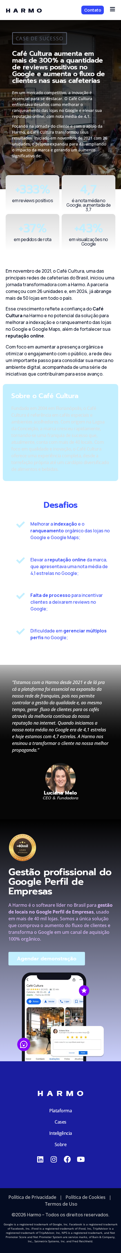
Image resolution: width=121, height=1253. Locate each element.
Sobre (61, 1144)
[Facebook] (67, 1159)
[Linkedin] (40, 1159)
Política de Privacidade (32, 1197)
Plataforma (60, 1111)
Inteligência (60, 1133)
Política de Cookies (86, 1197)
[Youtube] (81, 1159)
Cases (60, 1122)
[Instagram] (54, 1159)
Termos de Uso (61, 1204)
